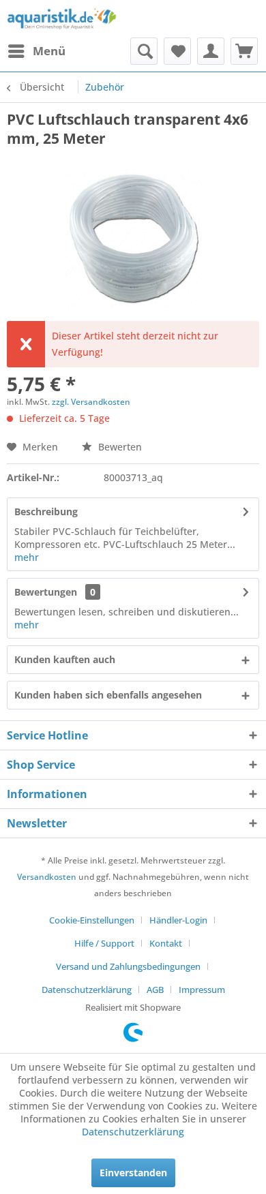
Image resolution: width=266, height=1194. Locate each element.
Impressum (202, 989)
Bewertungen (45, 591)
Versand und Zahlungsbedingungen (128, 966)
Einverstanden (133, 1172)
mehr (26, 557)
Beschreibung (46, 511)
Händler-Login (178, 920)
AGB (155, 989)
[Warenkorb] (244, 51)
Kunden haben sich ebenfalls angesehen (108, 694)
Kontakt (165, 943)
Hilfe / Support (104, 943)
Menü (49, 51)
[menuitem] (36, 51)
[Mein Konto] (210, 51)
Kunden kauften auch (64, 659)
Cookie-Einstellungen (91, 920)
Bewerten (118, 446)
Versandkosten (46, 877)
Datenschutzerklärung (87, 989)
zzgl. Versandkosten (91, 402)
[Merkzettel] (177, 51)
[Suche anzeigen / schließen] (144, 51)
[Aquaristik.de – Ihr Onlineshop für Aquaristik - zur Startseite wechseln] (62, 19)
